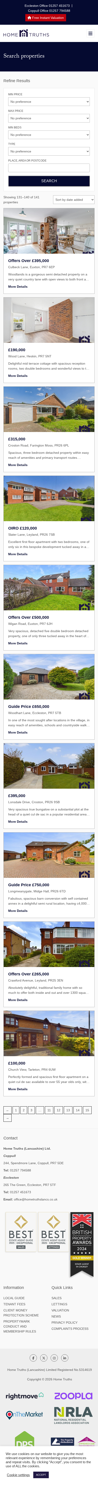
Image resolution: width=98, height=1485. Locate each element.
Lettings (59, 1304)
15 (87, 1110)
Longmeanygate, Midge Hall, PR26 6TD (37, 891)
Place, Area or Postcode (27, 160)
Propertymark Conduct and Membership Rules (19, 1326)
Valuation (60, 1310)
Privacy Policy (64, 1322)
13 (68, 1110)
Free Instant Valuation (47, 18)
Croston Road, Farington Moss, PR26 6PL (38, 445)
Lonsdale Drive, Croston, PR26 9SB (34, 802)
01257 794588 (20, 1170)
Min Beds (14, 127)
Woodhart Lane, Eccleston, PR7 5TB (34, 713)
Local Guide (14, 1298)
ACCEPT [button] (41, 1474)
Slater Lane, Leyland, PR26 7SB (31, 534)
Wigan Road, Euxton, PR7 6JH (30, 624)
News (56, 1316)
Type (11, 144)
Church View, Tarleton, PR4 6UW (32, 1069)
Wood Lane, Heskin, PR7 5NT (30, 356)
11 (49, 1110)
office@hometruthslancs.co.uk (35, 1199)
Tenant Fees (14, 1304)
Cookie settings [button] (18, 1475)
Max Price (15, 111)
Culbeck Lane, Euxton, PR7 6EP (31, 267)
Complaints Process (70, 1328)
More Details (18, 286)
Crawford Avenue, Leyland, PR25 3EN (35, 980)
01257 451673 (20, 1192)
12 (58, 1110)
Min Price (15, 94)
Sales (57, 1298)
